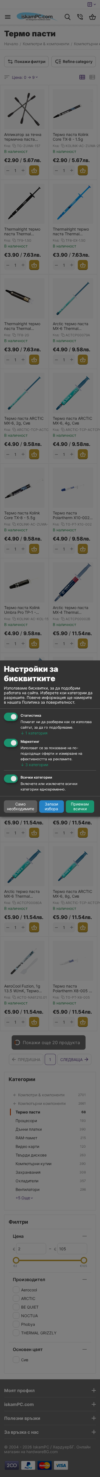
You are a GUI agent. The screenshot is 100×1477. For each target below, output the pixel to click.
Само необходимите (20, 806)
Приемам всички (80, 806)
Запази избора (51, 806)
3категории (34, 764)
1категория (34, 733)
